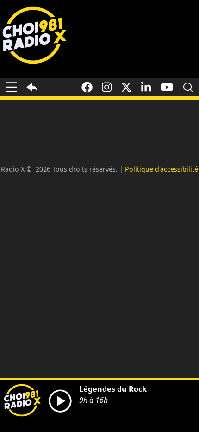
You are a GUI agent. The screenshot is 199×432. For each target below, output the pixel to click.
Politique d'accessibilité (161, 169)
